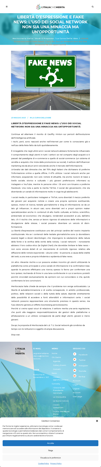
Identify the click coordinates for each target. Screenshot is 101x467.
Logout (76, 389)
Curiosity (56, 384)
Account (77, 381)
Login (75, 385)
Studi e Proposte (44, 38)
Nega (50, 450)
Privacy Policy (56, 463)
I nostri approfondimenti (61, 378)
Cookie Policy (43, 463)
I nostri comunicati (58, 406)
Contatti (57, 369)
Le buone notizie (61, 401)
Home (54, 353)
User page (77, 397)
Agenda (56, 361)
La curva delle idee (67, 38)
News (54, 373)
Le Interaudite (59, 397)
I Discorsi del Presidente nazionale (59, 390)
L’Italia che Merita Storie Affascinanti (61, 414)
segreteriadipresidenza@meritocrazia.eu (41, 356)
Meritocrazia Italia (23, 38)
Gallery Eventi (59, 365)
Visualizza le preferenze (50, 458)
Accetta (50, 443)
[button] (97, 421)
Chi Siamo (56, 357)
